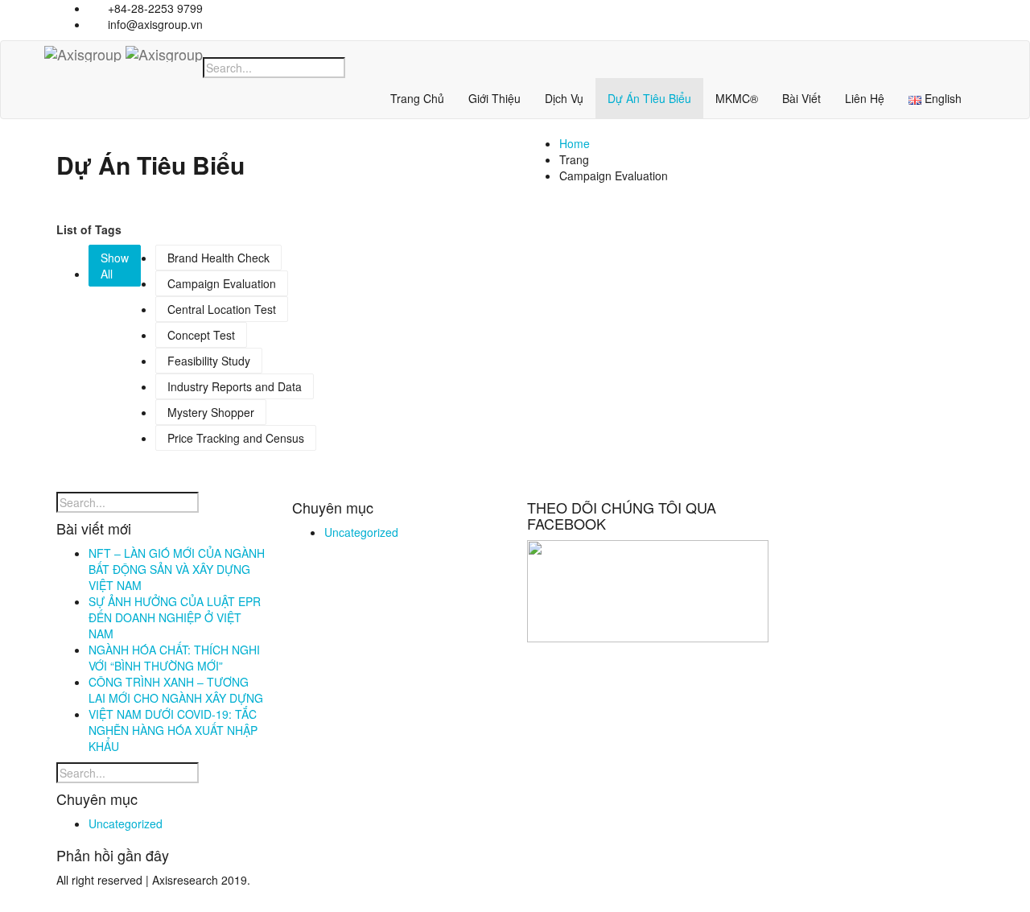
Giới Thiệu (494, 98)
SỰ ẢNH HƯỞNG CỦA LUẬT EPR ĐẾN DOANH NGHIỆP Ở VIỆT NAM (175, 617)
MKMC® (736, 98)
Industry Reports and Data (234, 386)
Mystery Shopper (210, 412)
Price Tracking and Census (235, 438)
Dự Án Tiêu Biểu (649, 98)
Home (574, 143)
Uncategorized (126, 823)
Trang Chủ (417, 98)
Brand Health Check (218, 258)
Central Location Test (221, 309)
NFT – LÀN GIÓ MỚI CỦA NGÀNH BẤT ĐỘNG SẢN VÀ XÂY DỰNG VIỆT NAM (177, 569)
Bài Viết (801, 98)
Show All (115, 266)
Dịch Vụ (564, 98)
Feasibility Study (208, 361)
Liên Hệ (864, 98)
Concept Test (201, 335)
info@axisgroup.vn (154, 24)
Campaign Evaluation (221, 283)
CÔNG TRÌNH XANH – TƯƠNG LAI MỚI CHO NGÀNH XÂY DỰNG (176, 690)
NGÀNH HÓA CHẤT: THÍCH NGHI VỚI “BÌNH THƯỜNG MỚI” (174, 658)
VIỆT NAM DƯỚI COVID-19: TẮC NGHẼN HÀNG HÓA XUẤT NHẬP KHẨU (173, 730)
